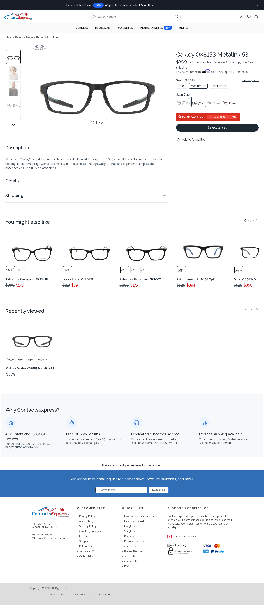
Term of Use (37, 594)
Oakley (29, 37)
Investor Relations (101, 594)
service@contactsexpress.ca (51, 538)
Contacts (82, 27)
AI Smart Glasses (155, 27)
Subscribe (158, 489)
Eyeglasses (102, 27)
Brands (184, 27)
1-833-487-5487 (44, 534)
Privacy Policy (77, 594)
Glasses (19, 37)
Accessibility (57, 594)
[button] (86, 148)
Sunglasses (125, 27)
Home (9, 37)
